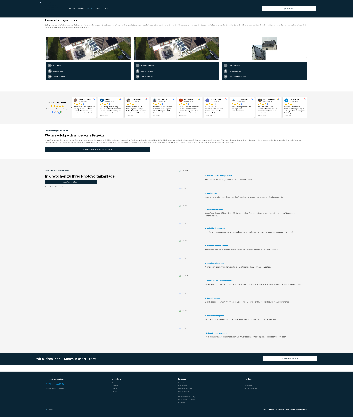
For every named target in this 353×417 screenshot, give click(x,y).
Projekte (89, 8)
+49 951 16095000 (55, 384)
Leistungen (71, 8)
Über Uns (81, 8)
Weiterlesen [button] (77, 115)
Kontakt (106, 8)
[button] (47, 57)
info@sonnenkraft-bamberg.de (55, 388)
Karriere (98, 8)
